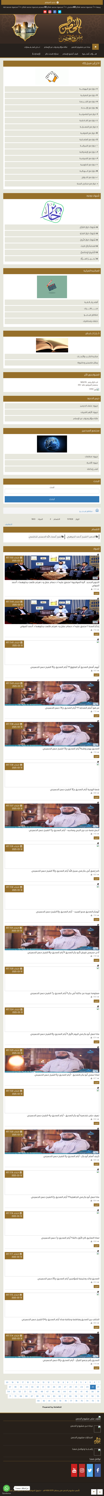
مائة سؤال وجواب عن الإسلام (55, 47)
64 (48, 1396)
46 (53, 1392)
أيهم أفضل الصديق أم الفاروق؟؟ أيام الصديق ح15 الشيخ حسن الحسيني (64, 667)
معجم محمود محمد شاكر (66, 7)
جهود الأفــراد (92, 463)
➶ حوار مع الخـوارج (90, 177)
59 (76, 1396)
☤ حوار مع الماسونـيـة (88, 114)
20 (7, 1382)
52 (20, 1392)
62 (60, 1396)
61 (65, 1396)
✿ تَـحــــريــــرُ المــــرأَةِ (89, 259)
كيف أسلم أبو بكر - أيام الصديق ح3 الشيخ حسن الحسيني (71, 1156)
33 (32, 1387)
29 (54, 1387)
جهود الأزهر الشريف (89, 412)
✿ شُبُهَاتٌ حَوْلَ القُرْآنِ (89, 227)
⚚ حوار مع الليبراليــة (89, 146)
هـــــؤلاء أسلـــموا (89, 54)
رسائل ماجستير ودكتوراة (87, 363)
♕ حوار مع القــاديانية (88, 120)
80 (55, 1401)
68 (26, 1396)
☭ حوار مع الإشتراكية (88, 152)
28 (59, 1387)
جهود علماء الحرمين (89, 406)
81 (49, 1401)
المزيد (96, 593)
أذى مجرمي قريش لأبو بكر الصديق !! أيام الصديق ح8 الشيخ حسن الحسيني (63, 952)
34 (26, 1387)
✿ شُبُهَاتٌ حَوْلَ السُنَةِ (89, 233)
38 (98, 1392)
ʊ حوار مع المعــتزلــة (89, 127)
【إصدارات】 (36, 54)
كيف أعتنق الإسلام (70, 54)
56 (92, 1396)
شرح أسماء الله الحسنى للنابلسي (45, 537)
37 (10, 1387)
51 (25, 1392)
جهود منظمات (91, 456)
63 (54, 1396)
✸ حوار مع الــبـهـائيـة (89, 171)
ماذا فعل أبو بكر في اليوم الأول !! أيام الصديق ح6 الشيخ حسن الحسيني (64, 1034)
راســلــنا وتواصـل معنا (82, 1449)
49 (36, 1392)
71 (10, 1396)
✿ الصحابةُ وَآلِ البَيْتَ (89, 246)
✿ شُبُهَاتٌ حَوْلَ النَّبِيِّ (89, 240)
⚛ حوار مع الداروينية (89, 165)
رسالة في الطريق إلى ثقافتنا (20, 7)
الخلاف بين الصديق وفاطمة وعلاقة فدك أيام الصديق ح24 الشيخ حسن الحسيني (60, 1319)
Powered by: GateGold (52, 1407)
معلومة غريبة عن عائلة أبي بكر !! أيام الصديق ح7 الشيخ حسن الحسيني (64, 993)
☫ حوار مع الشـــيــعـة (88, 101)
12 (48, 1382)
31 (43, 1387)
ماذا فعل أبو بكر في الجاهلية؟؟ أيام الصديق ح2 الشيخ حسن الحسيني (65, 1197)
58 (81, 1396)
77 (71, 1401)
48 (42, 1392)
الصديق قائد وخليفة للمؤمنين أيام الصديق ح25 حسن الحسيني (68, 1279)
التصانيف (8, 524)
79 (60, 1401)
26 (70, 1387)
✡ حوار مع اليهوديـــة (88, 89)
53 (14, 1392)
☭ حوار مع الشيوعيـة (88, 158)
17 (23, 1382)
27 (65, 1387)
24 (82, 1387)
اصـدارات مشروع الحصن (82, 1437)
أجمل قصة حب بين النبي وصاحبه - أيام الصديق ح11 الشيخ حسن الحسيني (64, 830)
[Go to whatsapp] (6, 1488)
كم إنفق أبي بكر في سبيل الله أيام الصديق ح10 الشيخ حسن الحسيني (65, 871)
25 (76, 1387)
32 (38, 1387)
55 (98, 1396)
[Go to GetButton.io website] (6, 1493)
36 (15, 1387)
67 (32, 1396)
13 (43, 1382)
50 (30, 1392)
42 (76, 1392)
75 (82, 1401)
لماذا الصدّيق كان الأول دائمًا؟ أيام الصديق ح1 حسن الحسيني (70, 1238)
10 (58, 1382)
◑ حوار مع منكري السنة (87, 184)
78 (66, 1401)
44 (64, 1392)
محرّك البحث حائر (51, 54)
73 (93, 1401)
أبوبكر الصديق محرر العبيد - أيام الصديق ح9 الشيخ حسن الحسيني (67, 912)
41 (81, 1392)
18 (18, 1382)
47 (47, 1392)
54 (8, 1392)
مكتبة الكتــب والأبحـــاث (87, 356)
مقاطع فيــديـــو (91, 315)
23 (87, 1387)
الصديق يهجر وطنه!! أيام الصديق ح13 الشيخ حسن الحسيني (71, 749)
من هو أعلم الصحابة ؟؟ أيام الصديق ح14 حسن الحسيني (72, 708)
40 (87, 1392)
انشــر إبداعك (92, 469)
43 (70, 1392)
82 (44, 1401)
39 (92, 1392)
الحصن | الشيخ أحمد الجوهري (81, 537)
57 (87, 1396)
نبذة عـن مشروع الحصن (80, 47)
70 (15, 1396)
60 (70, 1396)
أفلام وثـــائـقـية (91, 302)
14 (38, 1382)
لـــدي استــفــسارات (32, 47)
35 (21, 1387)
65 (43, 1396)
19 (12, 1382)
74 (87, 1401)
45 (59, 1392)
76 (76, 1401)
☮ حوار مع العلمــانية (88, 139)
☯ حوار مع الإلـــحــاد (89, 108)
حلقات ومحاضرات (90, 321)
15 (33, 1382)
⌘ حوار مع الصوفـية (89, 133)
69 (21, 1396)
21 (98, 1387)
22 (93, 1387)
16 (28, 1382)
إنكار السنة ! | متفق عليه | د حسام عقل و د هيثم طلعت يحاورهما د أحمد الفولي (59, 626)
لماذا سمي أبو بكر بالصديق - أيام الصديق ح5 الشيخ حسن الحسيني (67, 1075)
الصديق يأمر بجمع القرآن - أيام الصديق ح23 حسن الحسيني (71, 1360)
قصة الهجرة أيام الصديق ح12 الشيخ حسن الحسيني (74, 789)
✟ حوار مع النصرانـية (89, 95)
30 (48, 1387)
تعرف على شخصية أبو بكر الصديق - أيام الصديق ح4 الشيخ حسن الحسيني (63, 1115)
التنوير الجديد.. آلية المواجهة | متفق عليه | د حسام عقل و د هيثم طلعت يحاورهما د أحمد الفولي (55, 584)
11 (53, 1382)
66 (37, 1396)
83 (38, 1401)
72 (98, 1401)
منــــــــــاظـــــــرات (91, 308)
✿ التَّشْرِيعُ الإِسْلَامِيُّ (89, 252)
